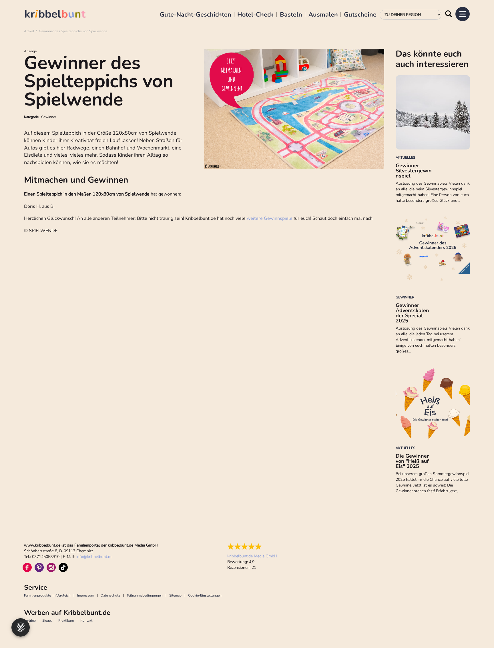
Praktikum (66, 620)
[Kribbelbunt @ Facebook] (27, 567)
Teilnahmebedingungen (145, 595)
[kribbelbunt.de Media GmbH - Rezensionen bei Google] (252, 547)
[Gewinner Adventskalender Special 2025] (433, 252)
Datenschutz (110, 595)
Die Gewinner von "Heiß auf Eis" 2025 (412, 461)
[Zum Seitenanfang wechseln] (477, 631)
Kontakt (86, 620)
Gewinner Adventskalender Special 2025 (412, 313)
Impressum (85, 595)
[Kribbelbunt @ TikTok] (63, 567)
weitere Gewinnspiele (269, 218)
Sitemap (175, 595)
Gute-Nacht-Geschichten (195, 15)
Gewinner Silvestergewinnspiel (414, 170)
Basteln (291, 15)
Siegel (47, 620)
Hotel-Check (255, 15)
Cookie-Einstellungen (205, 595)
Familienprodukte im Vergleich (47, 595)
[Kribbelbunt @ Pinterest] (39, 567)
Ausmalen (323, 15)
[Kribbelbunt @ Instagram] (51, 567)
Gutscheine (360, 15)
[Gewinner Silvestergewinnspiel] (433, 112)
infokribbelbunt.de (94, 556)
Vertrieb (30, 620)
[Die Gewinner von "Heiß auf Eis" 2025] (433, 403)
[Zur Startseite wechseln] (61, 14)
